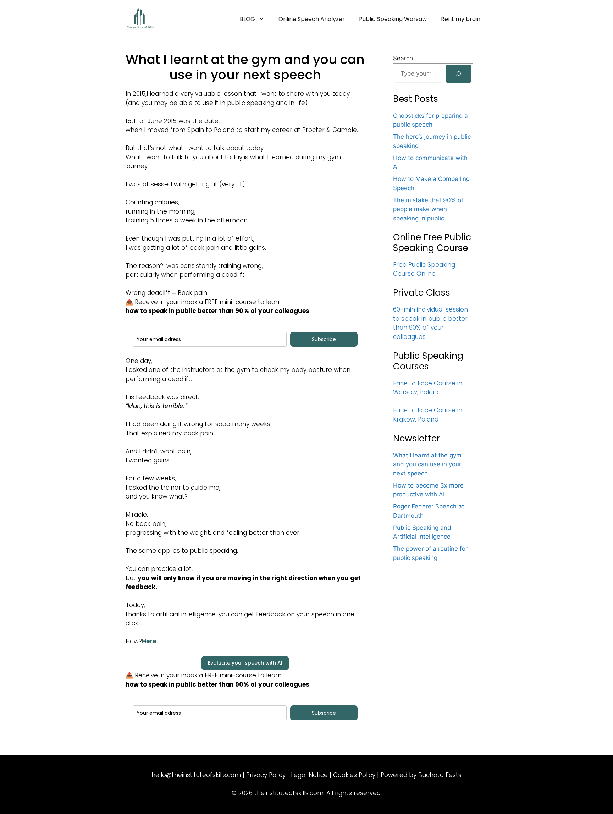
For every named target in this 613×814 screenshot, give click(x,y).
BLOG (247, 19)
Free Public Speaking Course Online (424, 269)
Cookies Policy (354, 775)
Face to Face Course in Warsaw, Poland (427, 388)
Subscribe (324, 339)
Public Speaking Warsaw (393, 19)
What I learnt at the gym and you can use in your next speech (427, 464)
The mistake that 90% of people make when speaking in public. (428, 209)
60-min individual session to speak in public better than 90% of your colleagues (430, 323)
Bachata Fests (440, 775)
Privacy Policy (266, 775)
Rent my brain (460, 19)
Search (403, 58)
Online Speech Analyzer (311, 19)
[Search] (458, 74)
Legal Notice (309, 775)
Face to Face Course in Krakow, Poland (427, 415)
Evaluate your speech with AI (245, 662)
